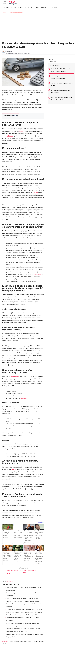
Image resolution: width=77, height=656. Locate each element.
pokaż (15, 115)
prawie (13, 469)
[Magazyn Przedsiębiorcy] (13, 2)
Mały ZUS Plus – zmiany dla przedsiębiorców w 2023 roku (22, 598)
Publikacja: (11, 53)
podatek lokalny (15, 376)
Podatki (14, 7)
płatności (35, 193)
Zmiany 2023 (5, 641)
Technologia (53, 7)
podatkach (9, 136)
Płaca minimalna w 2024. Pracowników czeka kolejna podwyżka (24, 612)
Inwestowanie (23, 7)
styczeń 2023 (10, 581)
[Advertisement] (38, 25)
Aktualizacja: (24, 53)
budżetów (21, 131)
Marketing (35, 7)
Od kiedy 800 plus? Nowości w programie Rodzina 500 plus (22, 601)
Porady (43, 7)
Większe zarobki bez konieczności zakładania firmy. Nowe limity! (24, 609)
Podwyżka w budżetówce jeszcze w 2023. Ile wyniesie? (21, 615)
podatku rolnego (38, 274)
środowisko (23, 398)
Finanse (6, 7)
